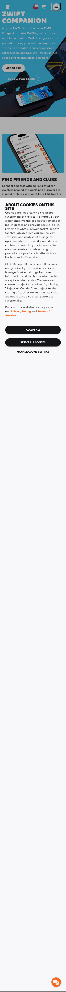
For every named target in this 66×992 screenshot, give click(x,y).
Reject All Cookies (33, 342)
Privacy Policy (20, 311)
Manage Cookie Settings (33, 352)
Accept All (33, 330)
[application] (56, 982)
